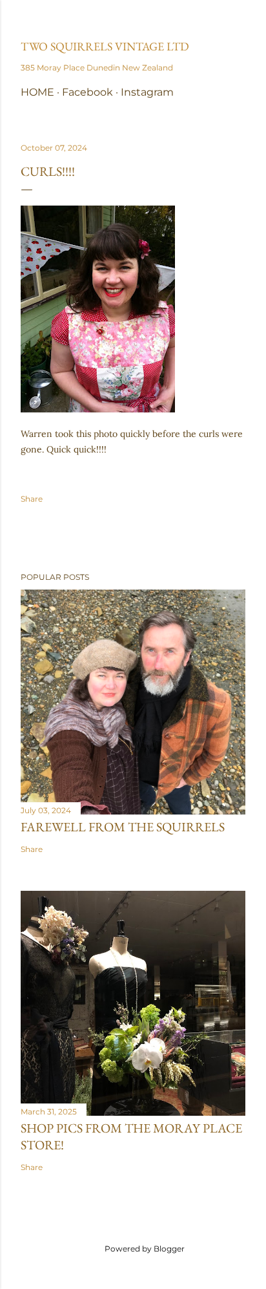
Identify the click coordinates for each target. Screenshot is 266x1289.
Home (37, 92)
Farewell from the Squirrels (123, 826)
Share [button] (32, 499)
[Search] (237, 20)
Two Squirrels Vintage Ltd (105, 46)
